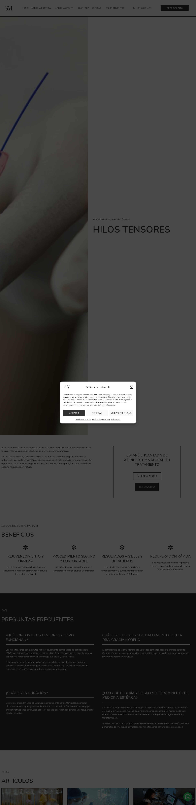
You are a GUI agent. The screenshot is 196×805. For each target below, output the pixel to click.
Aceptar (74, 413)
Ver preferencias (121, 413)
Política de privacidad (101, 419)
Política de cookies (83, 419)
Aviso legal (116, 419)
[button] (131, 387)
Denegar (97, 413)
